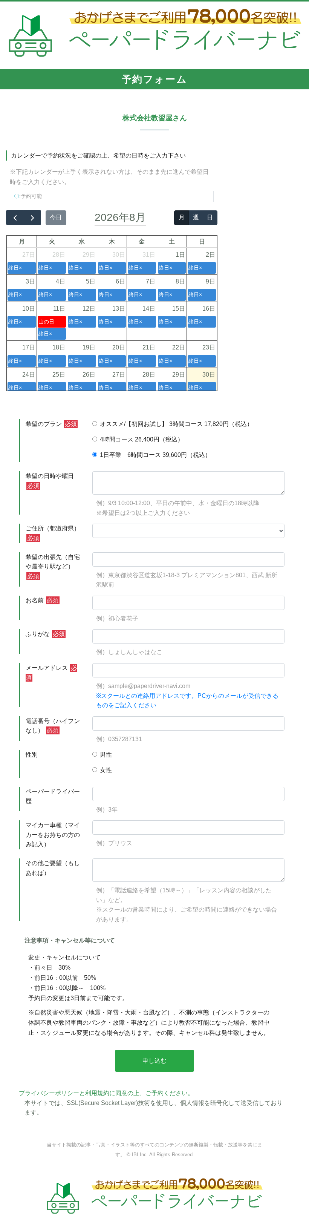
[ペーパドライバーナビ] (154, 35)
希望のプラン (51, 424)
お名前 (42, 600)
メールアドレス (51, 673)
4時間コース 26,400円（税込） (142, 439)
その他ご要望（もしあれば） (53, 868)
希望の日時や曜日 (50, 481)
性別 (32, 754)
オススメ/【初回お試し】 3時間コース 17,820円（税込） (176, 424)
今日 (56, 217)
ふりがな (45, 634)
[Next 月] (32, 217)
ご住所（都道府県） (53, 533)
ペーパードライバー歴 (53, 796)
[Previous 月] (15, 217)
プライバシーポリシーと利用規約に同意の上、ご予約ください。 (106, 1093)
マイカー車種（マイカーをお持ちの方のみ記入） (53, 834)
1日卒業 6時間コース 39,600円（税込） (155, 455)
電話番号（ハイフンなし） (53, 726)
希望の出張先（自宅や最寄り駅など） (53, 566)
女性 (106, 770)
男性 (106, 754)
